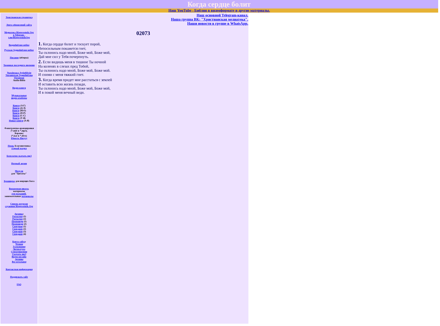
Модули (19, 171)
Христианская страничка (19, 17)
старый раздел (19, 148)
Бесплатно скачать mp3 (19, 156)
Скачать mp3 (19, 254)
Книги (16, 105)
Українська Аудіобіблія (19, 72)
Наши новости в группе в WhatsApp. (217, 23)
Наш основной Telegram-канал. (222, 15)
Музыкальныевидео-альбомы (19, 96)
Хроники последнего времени (19, 65)
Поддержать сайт (19, 277)
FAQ (19, 284)
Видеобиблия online (19, 45)
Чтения (19, 244)
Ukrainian (19, 78)
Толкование (19, 246)
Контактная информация (19, 269)
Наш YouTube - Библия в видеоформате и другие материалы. (219, 10)
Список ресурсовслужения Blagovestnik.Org (19, 205)
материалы (27, 196)
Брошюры (9, 181)
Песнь (11, 146)
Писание (14, 57)
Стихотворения (19, 251)
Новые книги (16, 120)
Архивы (18, 214)
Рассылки (17, 216)
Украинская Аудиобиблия (19, 75)
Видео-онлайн (19, 256)
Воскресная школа (18, 188)
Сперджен (17, 226)
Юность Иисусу (19, 138)
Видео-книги (19, 88)
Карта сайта (18, 241)
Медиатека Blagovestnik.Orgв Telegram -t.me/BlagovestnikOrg (19, 35)
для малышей (18, 193)
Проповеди (17, 221)
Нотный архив (19, 163)
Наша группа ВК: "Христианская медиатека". (209, 19)
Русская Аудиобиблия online (19, 50)
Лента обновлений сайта (19, 25)
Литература (19, 249)
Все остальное (19, 261)
